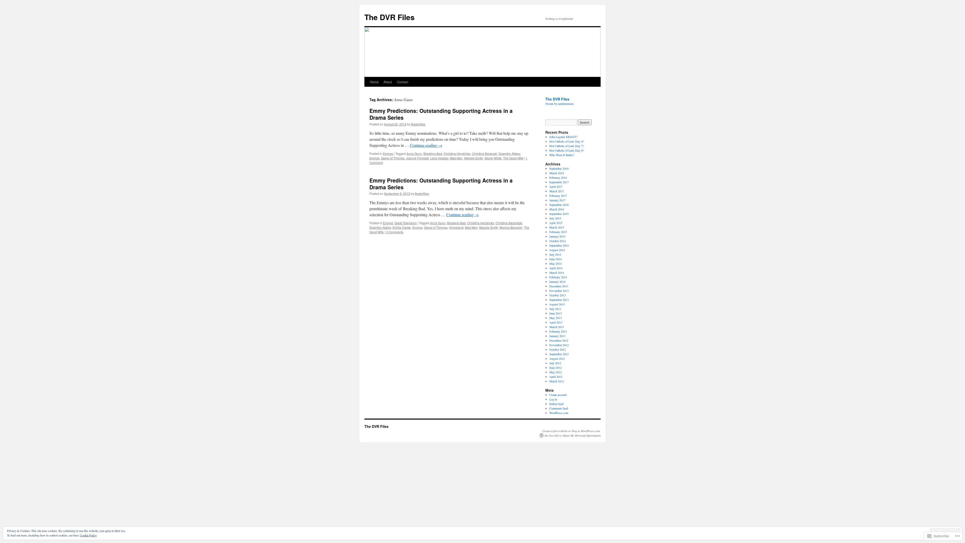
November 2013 (559, 291)
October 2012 (557, 349)
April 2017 (555, 187)
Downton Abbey (509, 153)
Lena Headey (439, 158)
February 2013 (558, 331)
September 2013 (559, 300)
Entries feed (556, 404)
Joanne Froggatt (417, 158)
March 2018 (556, 173)
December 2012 (558, 340)
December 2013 (558, 286)
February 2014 (558, 277)
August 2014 (557, 250)
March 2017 (556, 191)
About (387, 81)
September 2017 (559, 182)
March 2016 (556, 209)
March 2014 (556, 272)
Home (374, 81)
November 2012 (559, 345)
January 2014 (557, 282)
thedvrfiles (418, 124)
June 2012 (555, 368)
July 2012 (555, 363)
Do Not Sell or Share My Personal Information (573, 435)
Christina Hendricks (457, 153)
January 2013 (557, 336)
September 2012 (559, 354)
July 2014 (555, 254)
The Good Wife (513, 158)
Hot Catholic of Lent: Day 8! (566, 141)
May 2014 (555, 263)
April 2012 (555, 377)
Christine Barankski (509, 223)
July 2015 (555, 218)
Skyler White (493, 158)
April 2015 (555, 223)
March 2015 (556, 227)
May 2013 (555, 318)
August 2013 (557, 304)
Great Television (406, 223)
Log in (553, 399)
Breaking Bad (432, 153)
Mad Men (456, 158)
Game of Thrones (393, 158)
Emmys (388, 153)
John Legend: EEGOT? (563, 137)
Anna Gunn (414, 153)
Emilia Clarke (402, 227)
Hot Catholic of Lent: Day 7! (566, 146)
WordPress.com (558, 413)
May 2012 (555, 372)
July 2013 (555, 309)
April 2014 (555, 268)
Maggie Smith (473, 158)
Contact (402, 81)
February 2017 (558, 196)
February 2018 (558, 177)
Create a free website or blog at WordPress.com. (571, 431)
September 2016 (559, 205)
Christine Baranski (484, 153)
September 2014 (559, 245)
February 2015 (558, 232)
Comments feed (558, 408)
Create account (558, 395)
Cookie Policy (88, 535)
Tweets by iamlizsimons (559, 104)
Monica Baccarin (511, 227)
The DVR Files (389, 17)
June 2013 (555, 313)
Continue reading (426, 145)
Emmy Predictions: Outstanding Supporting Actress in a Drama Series (441, 114)
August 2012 (557, 358)
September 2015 (559, 214)
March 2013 (556, 327)
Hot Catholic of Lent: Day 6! (566, 150)
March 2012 (556, 381)
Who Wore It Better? (561, 155)
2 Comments (394, 232)
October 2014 (557, 241)
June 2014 (555, 259)
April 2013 (555, 322)
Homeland (456, 227)
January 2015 (557, 236)
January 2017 (557, 200)
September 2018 (559, 168)
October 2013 (557, 295)
